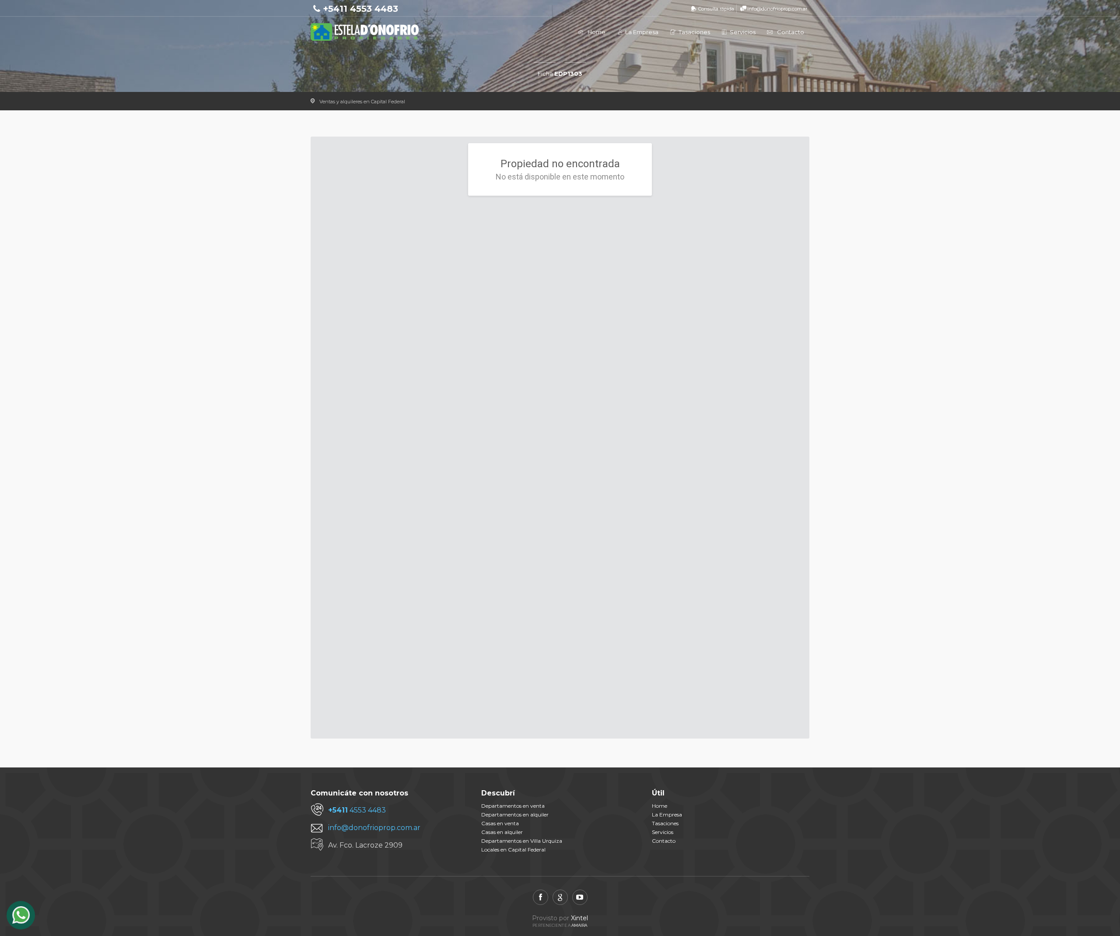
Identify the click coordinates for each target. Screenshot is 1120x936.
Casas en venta (500, 823)
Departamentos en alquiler (515, 814)
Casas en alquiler (502, 832)
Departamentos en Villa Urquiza (521, 840)
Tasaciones (693, 31)
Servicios (742, 31)
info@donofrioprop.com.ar (777, 9)
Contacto (790, 31)
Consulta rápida (716, 9)
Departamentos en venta (513, 805)
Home (597, 31)
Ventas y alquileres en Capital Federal (362, 102)
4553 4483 (357, 810)
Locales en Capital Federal (513, 849)
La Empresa (641, 31)
